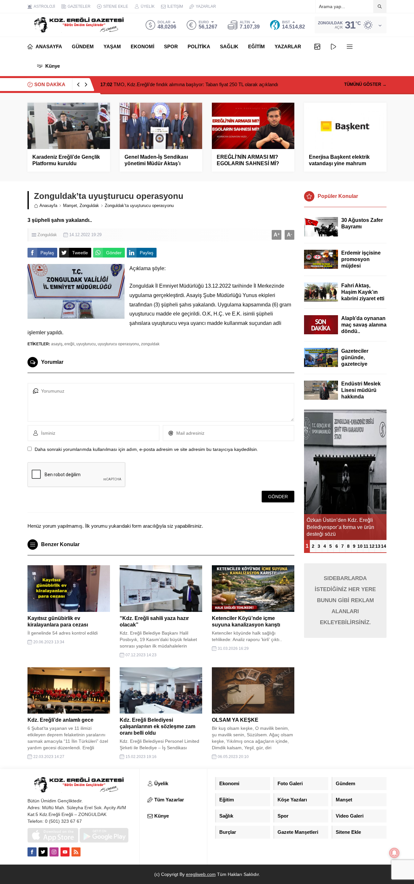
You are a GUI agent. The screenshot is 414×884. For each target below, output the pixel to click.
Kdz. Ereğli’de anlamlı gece (60, 720)
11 (366, 546)
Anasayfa (48, 205)
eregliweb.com (201, 874)
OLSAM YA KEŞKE (235, 720)
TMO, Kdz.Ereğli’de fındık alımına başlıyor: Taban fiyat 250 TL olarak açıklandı (189, 84)
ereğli (69, 344)
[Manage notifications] (394, 853)
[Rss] (76, 851)
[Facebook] (32, 851)
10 (360, 546)
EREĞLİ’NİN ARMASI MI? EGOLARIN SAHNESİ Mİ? (248, 160)
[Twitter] (43, 851)
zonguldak (150, 344)
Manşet (70, 205)
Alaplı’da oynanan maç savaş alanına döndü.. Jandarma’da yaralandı (364, 331)
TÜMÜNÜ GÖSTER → (365, 84)
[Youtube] (65, 851)
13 (377, 546)
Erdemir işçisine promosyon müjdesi (361, 259)
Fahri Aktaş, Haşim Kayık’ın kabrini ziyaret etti (362, 292)
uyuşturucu (86, 344)
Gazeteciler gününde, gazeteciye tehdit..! (354, 360)
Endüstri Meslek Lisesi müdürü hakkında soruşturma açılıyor (361, 396)
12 (372, 546)
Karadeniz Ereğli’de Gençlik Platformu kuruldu (66, 160)
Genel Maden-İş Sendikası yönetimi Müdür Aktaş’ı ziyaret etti (156, 163)
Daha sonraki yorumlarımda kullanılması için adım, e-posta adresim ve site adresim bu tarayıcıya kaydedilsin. (146, 449)
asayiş (56, 344)
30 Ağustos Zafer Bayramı (362, 223)
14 (383, 546)
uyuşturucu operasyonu (118, 344)
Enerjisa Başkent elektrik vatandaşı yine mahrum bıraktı (339, 163)
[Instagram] (54, 851)
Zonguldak (89, 205)
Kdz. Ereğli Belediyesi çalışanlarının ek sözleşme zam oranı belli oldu (157, 726)
